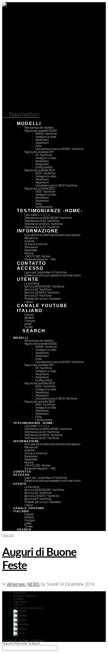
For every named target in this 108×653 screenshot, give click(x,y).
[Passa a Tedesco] (20, 615)
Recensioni (20, 592)
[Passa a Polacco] (20, 628)
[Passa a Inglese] (20, 611)
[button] (21, 114)
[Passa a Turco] (19, 633)
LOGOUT (18, 605)
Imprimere (19, 601)
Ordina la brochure (24, 595)
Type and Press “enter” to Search (21, 643)
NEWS (33, 584)
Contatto (18, 598)
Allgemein (16, 584)
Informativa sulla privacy (28, 608)
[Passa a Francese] (21, 624)
